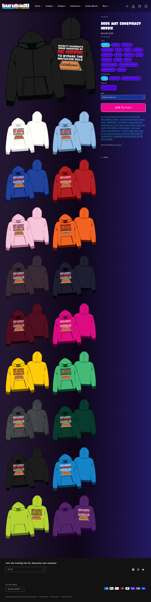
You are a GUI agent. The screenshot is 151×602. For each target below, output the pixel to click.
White (115, 45)
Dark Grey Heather (128, 65)
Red (118, 50)
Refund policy (43, 596)
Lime (139, 55)
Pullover (114, 78)
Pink (127, 50)
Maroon (129, 55)
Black (105, 45)
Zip (104, 78)
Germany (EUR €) (14, 589)
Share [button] (105, 157)
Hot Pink (106, 60)
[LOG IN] (133, 6)
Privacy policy (54, 596)
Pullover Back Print (131, 78)
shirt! (119, 145)
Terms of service (67, 596)
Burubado (14, 597)
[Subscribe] (42, 569)
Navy (118, 55)
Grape (118, 60)
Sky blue (126, 45)
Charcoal (107, 55)
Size (102, 93)
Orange (138, 50)
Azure (121, 69)
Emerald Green (109, 65)
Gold (128, 60)
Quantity (104, 83)
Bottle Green (108, 69)
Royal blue (107, 50)
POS (18, 597)
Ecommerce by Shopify (30, 597)
